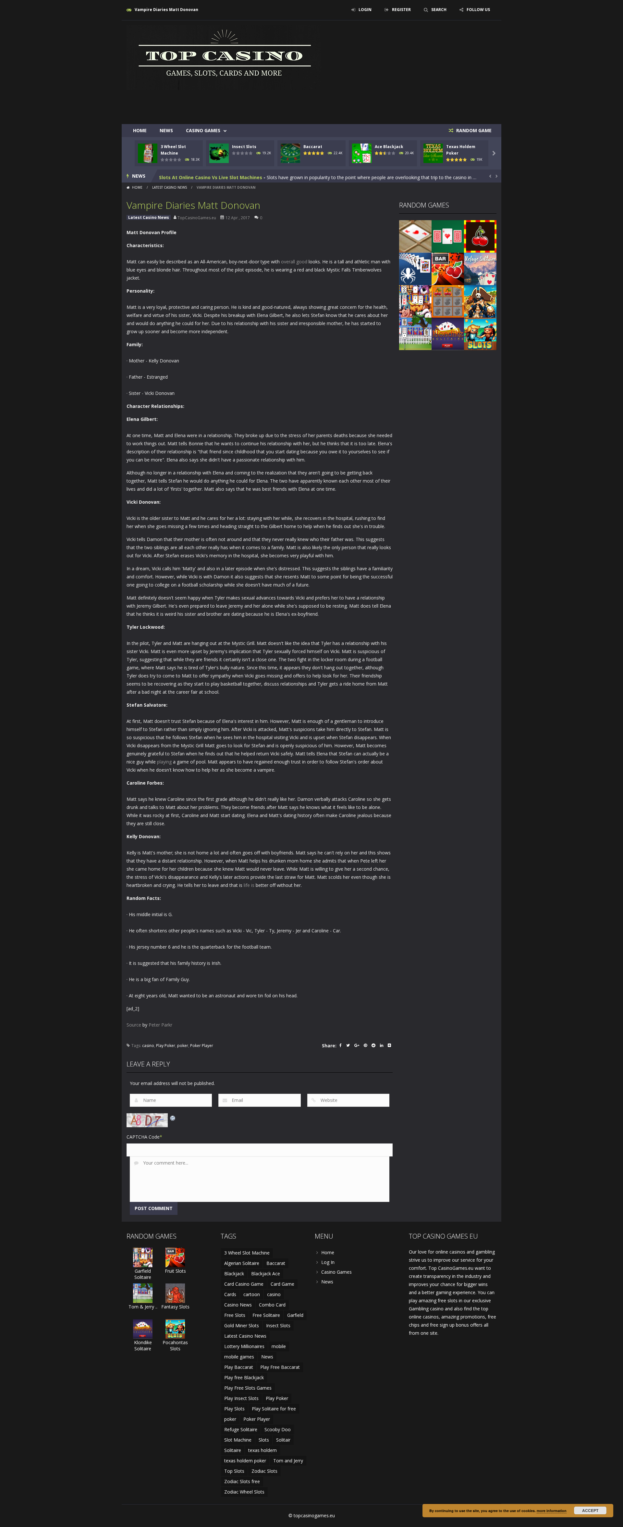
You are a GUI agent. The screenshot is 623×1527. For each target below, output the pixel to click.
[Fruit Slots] (448, 268)
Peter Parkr (160, 1025)
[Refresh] (173, 1117)
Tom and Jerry (288, 1461)
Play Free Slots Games (248, 1388)
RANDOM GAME (473, 130)
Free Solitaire (266, 1315)
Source (134, 1025)
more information (552, 1510)
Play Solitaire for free (274, 1409)
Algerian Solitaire (241, 1263)
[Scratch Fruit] (448, 301)
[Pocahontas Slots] (480, 333)
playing (164, 762)
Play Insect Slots (241, 1398)
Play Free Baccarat (280, 1367)
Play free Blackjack (244, 1377)
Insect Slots (244, 146)
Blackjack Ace (265, 1273)
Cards (230, 1294)
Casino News (238, 1305)
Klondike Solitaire (143, 1345)
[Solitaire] (415, 268)
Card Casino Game (243, 1284)
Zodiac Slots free (242, 1481)
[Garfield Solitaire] (415, 301)
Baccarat (312, 146)
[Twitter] (348, 1046)
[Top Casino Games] (224, 57)
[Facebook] (340, 1046)
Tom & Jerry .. (142, 1307)
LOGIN (365, 9)
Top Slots (234, 1471)
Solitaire (232, 1450)
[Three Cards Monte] (448, 236)
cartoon (251, 1294)
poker (182, 1045)
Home (140, 130)
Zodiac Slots (264, 1471)
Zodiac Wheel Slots (244, 1492)
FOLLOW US (478, 9)
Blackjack (234, 1273)
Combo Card (272, 1305)
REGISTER (401, 9)
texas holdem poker (245, 1461)
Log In (328, 1262)
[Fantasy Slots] (175, 1293)
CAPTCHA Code (143, 1137)
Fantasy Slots (175, 1307)
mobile (279, 1346)
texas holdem (262, 1450)
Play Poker (165, 1045)
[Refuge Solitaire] (480, 268)
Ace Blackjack (389, 146)
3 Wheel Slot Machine (247, 1253)
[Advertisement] (378, 104)
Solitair (283, 1440)
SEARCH (438, 9)
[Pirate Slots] (480, 301)
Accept (590, 1510)
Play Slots (234, 1409)
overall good (294, 262)
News (166, 130)
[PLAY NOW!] (147, 153)
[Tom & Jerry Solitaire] (415, 333)
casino (148, 1045)
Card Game (282, 1284)
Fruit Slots (175, 1271)
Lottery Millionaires (244, 1346)
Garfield (295, 1315)
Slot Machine (237, 1440)
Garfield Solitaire (142, 1274)
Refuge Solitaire (240, 1429)
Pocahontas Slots (175, 1345)
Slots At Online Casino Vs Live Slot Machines (210, 176)
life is (249, 885)
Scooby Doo (277, 1429)
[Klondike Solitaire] (448, 333)
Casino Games (203, 130)
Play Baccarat (238, 1367)
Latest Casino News (169, 187)
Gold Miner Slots (241, 1325)
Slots (264, 1440)
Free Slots (234, 1315)
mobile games (239, 1357)
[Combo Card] (415, 236)
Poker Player (201, 1045)
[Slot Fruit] (480, 236)
